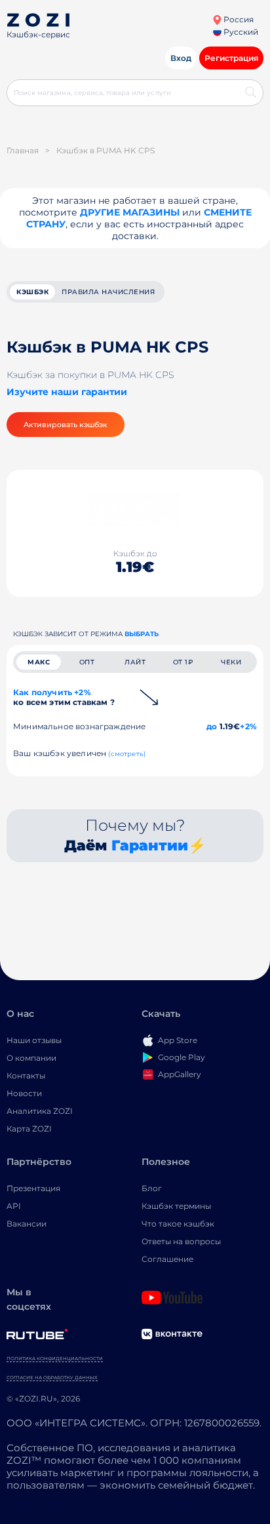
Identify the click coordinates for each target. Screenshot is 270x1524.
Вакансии (27, 1224)
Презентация (33, 1188)
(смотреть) (126, 754)
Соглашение (167, 1259)
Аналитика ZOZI (40, 1111)
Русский (240, 32)
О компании (31, 1058)
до (211, 726)
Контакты (26, 1075)
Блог (152, 1188)
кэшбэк (32, 292)
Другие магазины (130, 212)
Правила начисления (108, 292)
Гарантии (149, 845)
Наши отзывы (34, 1040)
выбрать (142, 634)
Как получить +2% (64, 697)
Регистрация (231, 58)
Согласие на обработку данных (52, 1378)
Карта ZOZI (29, 1128)
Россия (238, 19)
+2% (248, 726)
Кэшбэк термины (176, 1206)
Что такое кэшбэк (178, 1224)
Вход (180, 58)
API (14, 1206)
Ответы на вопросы (181, 1241)
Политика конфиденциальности (55, 1359)
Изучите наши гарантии (67, 392)
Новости (24, 1093)
